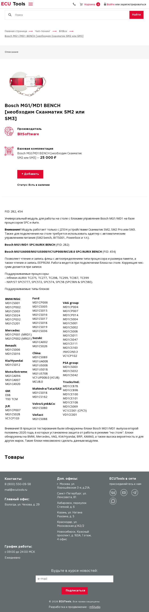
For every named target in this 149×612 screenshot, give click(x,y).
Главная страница (16, 31)
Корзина (91, 4)
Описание (11, 52)
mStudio (94, 607)
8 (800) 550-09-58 (76, 4)
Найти (136, 15)
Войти (110, 4)
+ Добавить (30, 174)
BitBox (63, 31)
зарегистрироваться (133, 4)
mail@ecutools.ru (16, 490)
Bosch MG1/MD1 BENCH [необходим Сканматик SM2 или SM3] (44, 36)
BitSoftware (28, 134)
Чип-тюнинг (43, 31)
